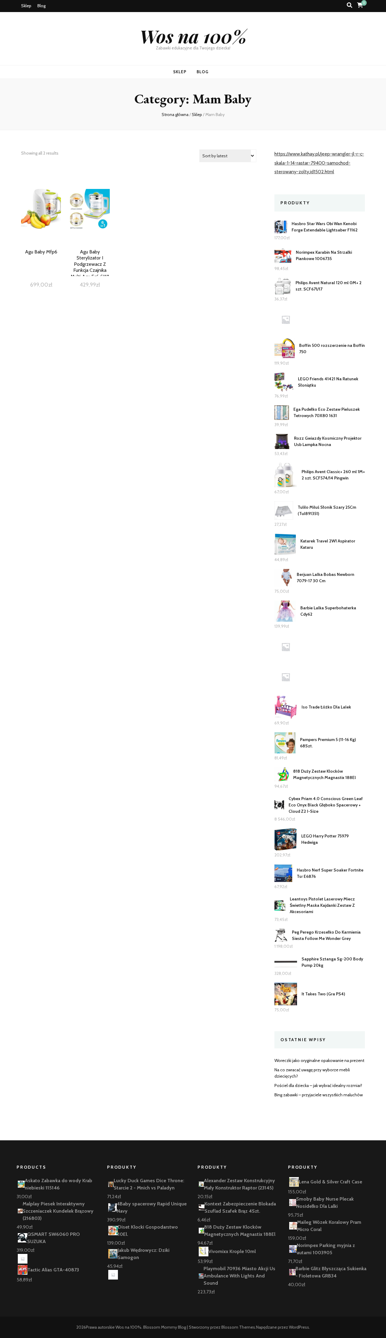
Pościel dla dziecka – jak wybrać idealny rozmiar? (318, 1085)
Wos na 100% (193, 36)
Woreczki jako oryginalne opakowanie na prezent (319, 1060)
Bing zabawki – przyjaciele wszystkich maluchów (318, 1095)
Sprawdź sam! (41, 216)
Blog (41, 5)
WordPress (299, 1327)
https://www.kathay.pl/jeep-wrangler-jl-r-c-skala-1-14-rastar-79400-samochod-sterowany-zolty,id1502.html (319, 163)
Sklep (26, 5)
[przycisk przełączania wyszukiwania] (349, 5)
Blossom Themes (238, 1327)
